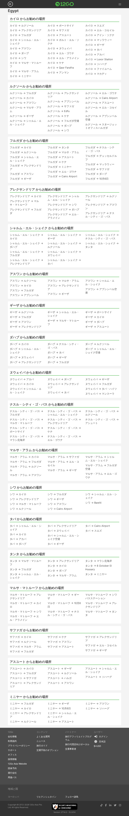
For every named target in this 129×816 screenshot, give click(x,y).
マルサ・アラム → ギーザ (62, 470)
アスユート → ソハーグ (98, 676)
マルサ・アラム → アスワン (25, 475)
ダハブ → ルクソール (97, 344)
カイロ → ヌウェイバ (60, 48)
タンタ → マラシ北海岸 (98, 560)
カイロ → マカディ (96, 73)
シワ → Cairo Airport (60, 508)
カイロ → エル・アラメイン (63, 58)
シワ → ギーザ (56, 499)
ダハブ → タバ (56, 352)
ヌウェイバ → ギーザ (97, 379)
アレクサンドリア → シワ (62, 204)
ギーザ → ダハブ (94, 321)
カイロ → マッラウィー (98, 39)
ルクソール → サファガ (61, 106)
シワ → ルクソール (20, 508)
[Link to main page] (64, 4)
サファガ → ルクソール (23, 641)
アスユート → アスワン (61, 682)
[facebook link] (106, 805)
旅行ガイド (42, 745)
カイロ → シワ (18, 58)
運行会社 (12, 772)
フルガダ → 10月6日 (97, 178)
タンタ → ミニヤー (96, 574)
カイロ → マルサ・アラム (24, 71)
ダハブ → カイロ (19, 344)
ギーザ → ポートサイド (98, 312)
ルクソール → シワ (58, 130)
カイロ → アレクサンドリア (25, 30)
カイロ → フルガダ (20, 35)
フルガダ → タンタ (58, 147)
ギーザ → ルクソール (22, 312)
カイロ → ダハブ (19, 53)
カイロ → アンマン (58, 72)
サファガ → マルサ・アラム (25, 646)
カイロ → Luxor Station (99, 59)
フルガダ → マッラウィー (99, 164)
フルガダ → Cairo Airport (62, 176)
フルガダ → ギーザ (20, 178)
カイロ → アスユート (60, 35)
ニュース (40, 741)
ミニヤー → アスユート (61, 721)
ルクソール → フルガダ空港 (63, 120)
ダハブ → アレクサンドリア (25, 362)
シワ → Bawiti (93, 502)
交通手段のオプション (47, 750)
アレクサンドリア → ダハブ (63, 209)
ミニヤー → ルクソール (23, 721)
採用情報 (12, 759)
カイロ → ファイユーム (98, 68)
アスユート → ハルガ (60, 678)
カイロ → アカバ (94, 54)
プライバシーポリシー (19, 745)
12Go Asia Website (17, 763)
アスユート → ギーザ (60, 668)
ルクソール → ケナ (58, 115)
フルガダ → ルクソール (23, 152)
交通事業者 (70, 748)
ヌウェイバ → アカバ (22, 379)
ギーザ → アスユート (97, 326)
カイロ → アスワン (20, 48)
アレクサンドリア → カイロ (25, 196)
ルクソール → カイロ (22, 97)
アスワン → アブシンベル (24, 295)
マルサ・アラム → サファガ (63, 456)
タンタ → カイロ (57, 565)
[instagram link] (120, 805)
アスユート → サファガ (23, 678)
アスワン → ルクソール (23, 280)
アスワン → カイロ (20, 285)
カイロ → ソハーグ (96, 64)
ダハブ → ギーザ (57, 357)
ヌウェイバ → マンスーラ (99, 393)
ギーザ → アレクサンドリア (25, 326)
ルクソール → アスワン (23, 102)
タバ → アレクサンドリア (62, 525)
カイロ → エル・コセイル (99, 30)
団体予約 (12, 768)
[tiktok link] (101, 805)
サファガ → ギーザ (96, 650)
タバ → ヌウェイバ (58, 530)
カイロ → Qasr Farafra (61, 67)
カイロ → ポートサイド (61, 25)
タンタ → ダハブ (57, 570)
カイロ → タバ (93, 49)
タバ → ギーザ (56, 543)
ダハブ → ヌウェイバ (22, 357)
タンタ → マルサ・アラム (62, 575)
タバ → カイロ (18, 534)
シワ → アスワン (57, 503)
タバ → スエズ (93, 530)
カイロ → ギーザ (94, 44)
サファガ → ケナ (57, 636)
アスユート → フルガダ (23, 673)
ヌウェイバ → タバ (58, 392)
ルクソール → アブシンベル (63, 101)
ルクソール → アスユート (99, 102)
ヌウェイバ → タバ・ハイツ (101, 388)
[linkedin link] (110, 805)
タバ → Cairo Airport (97, 525)
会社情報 (12, 736)
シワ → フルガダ (57, 494)
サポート (12, 750)
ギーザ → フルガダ (20, 317)
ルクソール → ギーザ (22, 115)
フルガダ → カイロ (20, 147)
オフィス (12, 754)
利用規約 (12, 741)
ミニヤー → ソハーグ (97, 708)
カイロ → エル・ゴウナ (61, 53)
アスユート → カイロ (22, 668)
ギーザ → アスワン (20, 321)
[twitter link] (115, 805)
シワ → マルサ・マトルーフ (25, 503)
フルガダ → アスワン (22, 173)
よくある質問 (43, 736)
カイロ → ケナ (56, 62)
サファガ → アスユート (61, 646)
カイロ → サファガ (58, 30)
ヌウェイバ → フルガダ (98, 383)
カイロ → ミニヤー (20, 76)
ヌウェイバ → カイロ (22, 383)
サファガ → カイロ (20, 636)
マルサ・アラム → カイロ (24, 456)
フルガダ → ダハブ (96, 173)
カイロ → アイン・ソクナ (99, 35)
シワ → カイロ (18, 494)
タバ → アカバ (18, 539)
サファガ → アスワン (60, 641)
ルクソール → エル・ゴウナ (101, 93)
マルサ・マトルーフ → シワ (25, 611)
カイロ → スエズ (94, 25)
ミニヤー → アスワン (97, 703)
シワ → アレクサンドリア (24, 499)
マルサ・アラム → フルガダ (25, 461)
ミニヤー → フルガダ (22, 703)
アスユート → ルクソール (62, 673)
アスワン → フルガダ (22, 290)
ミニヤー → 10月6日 (59, 708)
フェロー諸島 (71, 796)
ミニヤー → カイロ (20, 708)
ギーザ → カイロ (94, 317)
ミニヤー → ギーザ (58, 703)
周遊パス (12, 777)
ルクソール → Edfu (59, 111)
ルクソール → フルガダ (23, 93)
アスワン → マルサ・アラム (63, 280)
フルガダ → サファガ (97, 169)
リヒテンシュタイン (46, 796)
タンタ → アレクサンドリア (63, 560)
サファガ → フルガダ (22, 651)
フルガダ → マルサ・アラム (63, 152)
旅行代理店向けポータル (77, 744)
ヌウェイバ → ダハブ (60, 379)
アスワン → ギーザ (58, 293)
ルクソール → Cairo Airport (101, 97)
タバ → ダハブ (18, 543)
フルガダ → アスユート (61, 157)
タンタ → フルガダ (20, 569)
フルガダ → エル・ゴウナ (62, 171)
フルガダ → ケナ (57, 161)
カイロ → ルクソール (22, 25)
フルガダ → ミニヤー (60, 166)
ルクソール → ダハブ (60, 125)
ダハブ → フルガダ (58, 362)
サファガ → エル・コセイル (101, 645)
